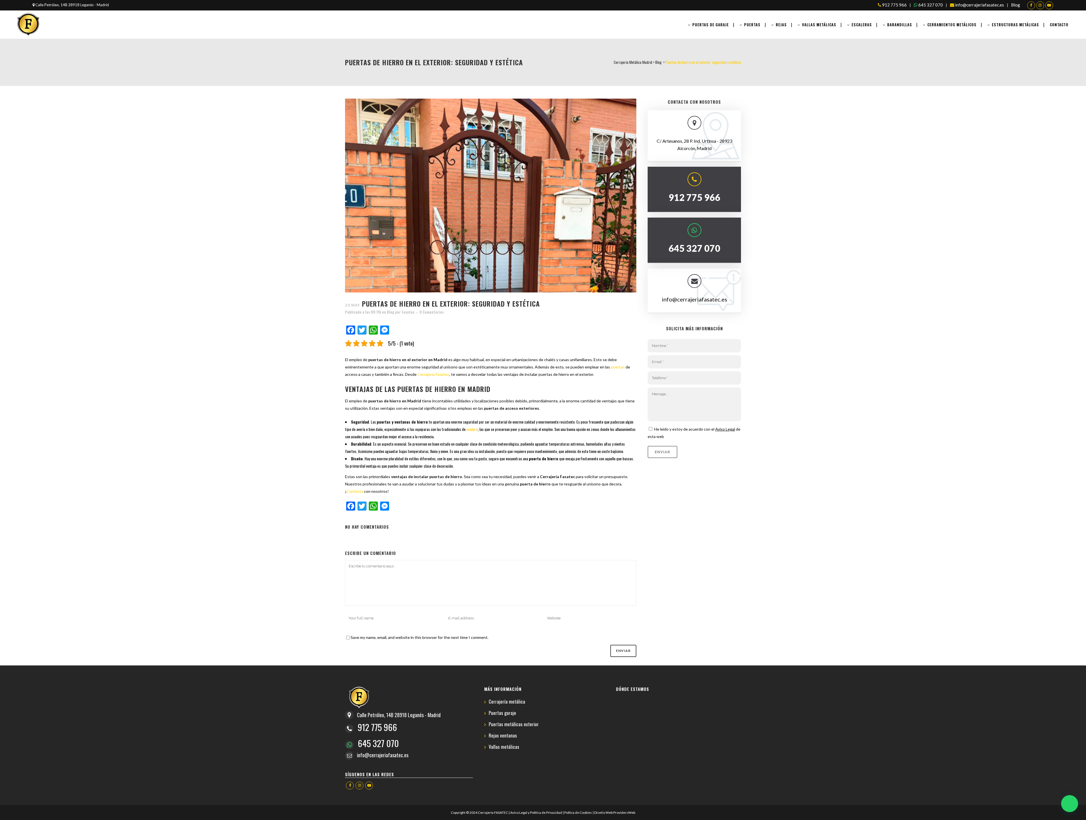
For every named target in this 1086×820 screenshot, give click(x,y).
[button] (1069, 803)
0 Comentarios (431, 312)
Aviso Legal (725, 429)
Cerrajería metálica (507, 701)
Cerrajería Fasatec (433, 374)
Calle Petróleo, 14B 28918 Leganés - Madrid (72, 5)
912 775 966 (894, 4)
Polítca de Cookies (578, 812)
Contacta (354, 491)
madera (472, 429)
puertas (618, 367)
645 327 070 (930, 4)
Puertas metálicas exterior (514, 724)
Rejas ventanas (503, 735)
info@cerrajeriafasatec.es (979, 4)
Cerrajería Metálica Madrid (633, 62)
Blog (1015, 4)
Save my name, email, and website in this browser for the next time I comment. (419, 637)
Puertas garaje (502, 713)
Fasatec (408, 312)
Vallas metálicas (504, 747)
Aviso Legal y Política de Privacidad (536, 812)
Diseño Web (603, 812)
